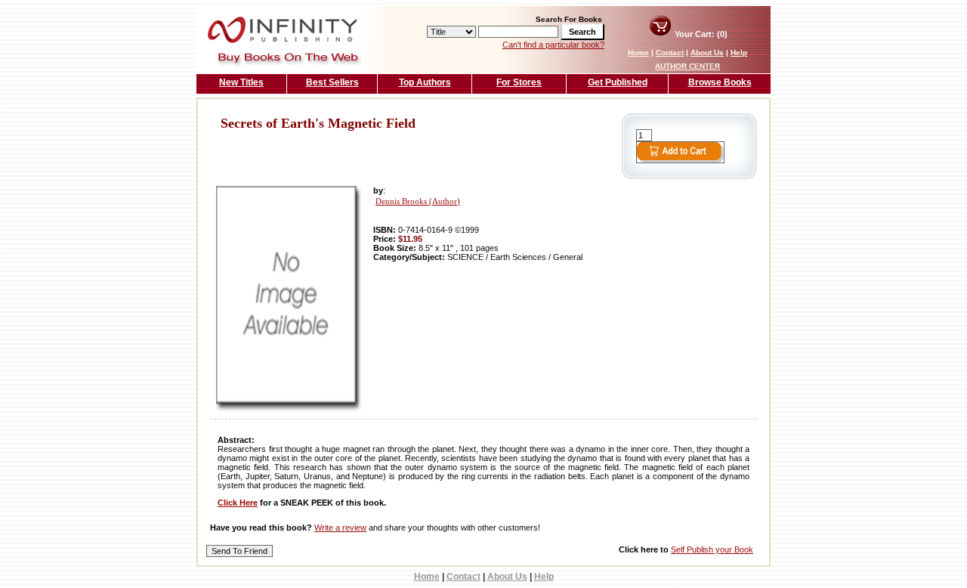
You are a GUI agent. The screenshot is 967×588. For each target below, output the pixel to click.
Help (739, 52)
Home (638, 52)
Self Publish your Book (712, 549)
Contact (670, 52)
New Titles (241, 82)
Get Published (617, 82)
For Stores (519, 82)
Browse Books (720, 82)
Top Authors (425, 82)
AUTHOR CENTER (687, 66)
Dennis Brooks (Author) (417, 201)
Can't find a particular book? (553, 44)
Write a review (340, 527)
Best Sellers (332, 82)
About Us (707, 52)
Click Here (238, 502)
